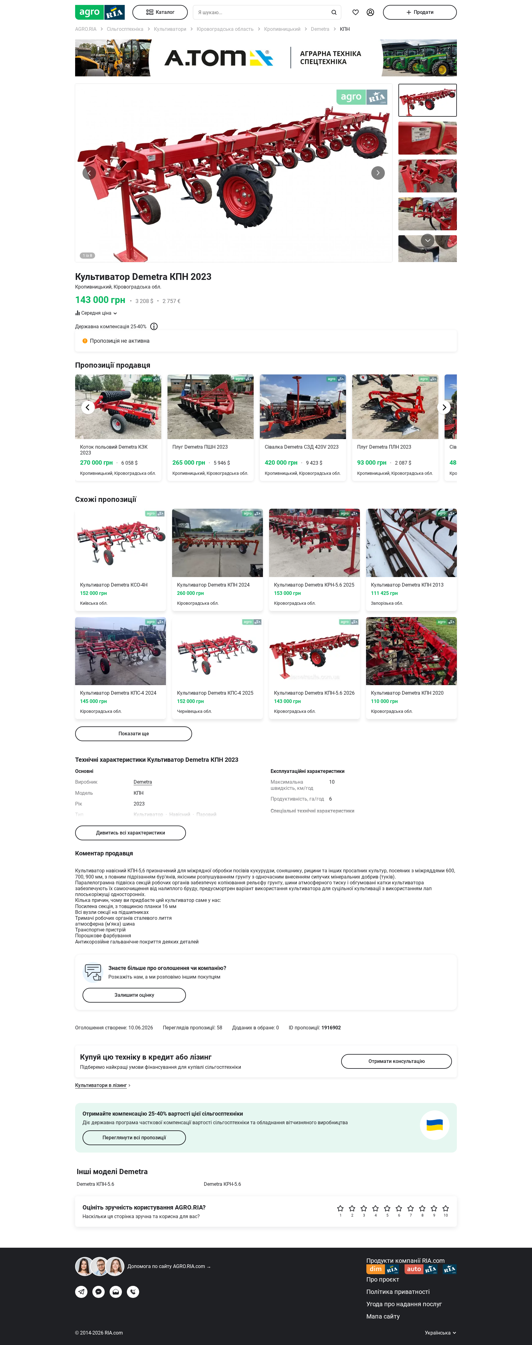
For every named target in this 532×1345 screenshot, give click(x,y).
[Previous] (88, 407)
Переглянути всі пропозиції (134, 1138)
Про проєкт (382, 1279)
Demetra (143, 782)
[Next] (444, 407)
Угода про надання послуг (404, 1304)
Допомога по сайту (169, 1266)
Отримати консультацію (397, 1061)
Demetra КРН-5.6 (222, 1184)
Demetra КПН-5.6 (95, 1184)
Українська (438, 1333)
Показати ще (134, 734)
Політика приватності (398, 1291)
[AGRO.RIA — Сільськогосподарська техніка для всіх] (103, 12)
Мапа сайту (383, 1316)
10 (446, 1215)
